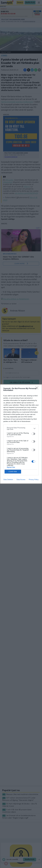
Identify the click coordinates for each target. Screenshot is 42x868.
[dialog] (21, 434)
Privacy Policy (34, 479)
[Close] (38, 389)
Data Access (21, 479)
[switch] (33, 434)
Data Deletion (8, 479)
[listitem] (21, 428)
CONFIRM (13, 471)
